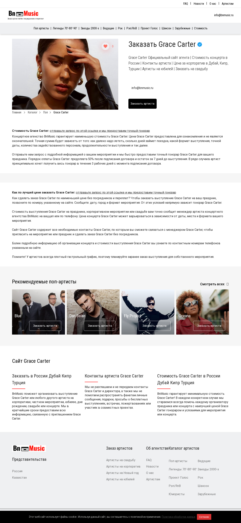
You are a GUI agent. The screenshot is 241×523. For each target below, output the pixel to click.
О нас (213, 3)
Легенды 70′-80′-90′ (65, 28)
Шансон (166, 28)
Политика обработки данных (178, 516)
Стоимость (200, 28)
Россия (17, 471)
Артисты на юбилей (120, 479)
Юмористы (177, 494)
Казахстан (19, 477)
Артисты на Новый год (122, 473)
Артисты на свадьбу (120, 460)
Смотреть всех (212, 284)
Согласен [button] (204, 516)
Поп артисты (41, 28)
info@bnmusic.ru (223, 15)
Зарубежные (182, 28)
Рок (120, 28)
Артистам (227, 3)
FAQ (185, 3)
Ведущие (108, 28)
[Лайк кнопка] (105, 46)
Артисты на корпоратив (123, 466)
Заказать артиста (45, 325)
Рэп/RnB (131, 28)
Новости (199, 3)
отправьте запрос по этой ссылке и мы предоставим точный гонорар (100, 131)
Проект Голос (149, 28)
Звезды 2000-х (90, 28)
